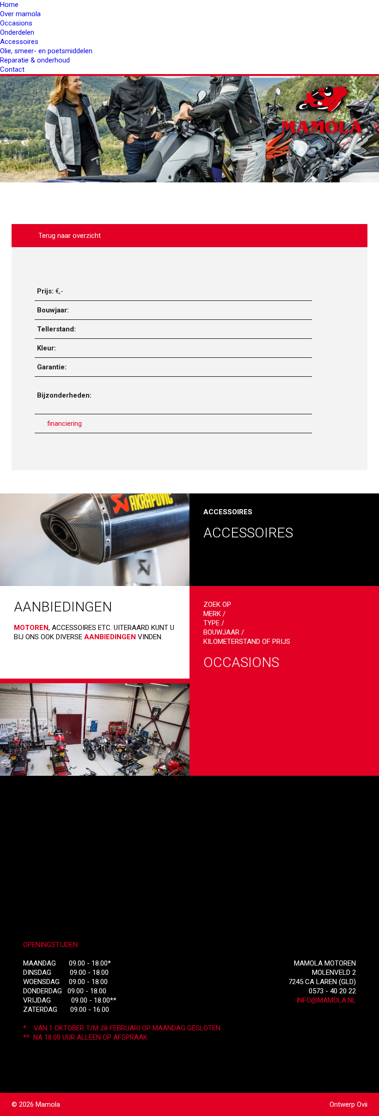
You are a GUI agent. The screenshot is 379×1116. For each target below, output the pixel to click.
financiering (64, 423)
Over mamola (20, 14)
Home (9, 4)
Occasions (16, 23)
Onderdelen (17, 32)
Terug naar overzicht (68, 235)
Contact (12, 69)
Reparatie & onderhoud (35, 60)
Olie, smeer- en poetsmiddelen (46, 51)
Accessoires (19, 41)
